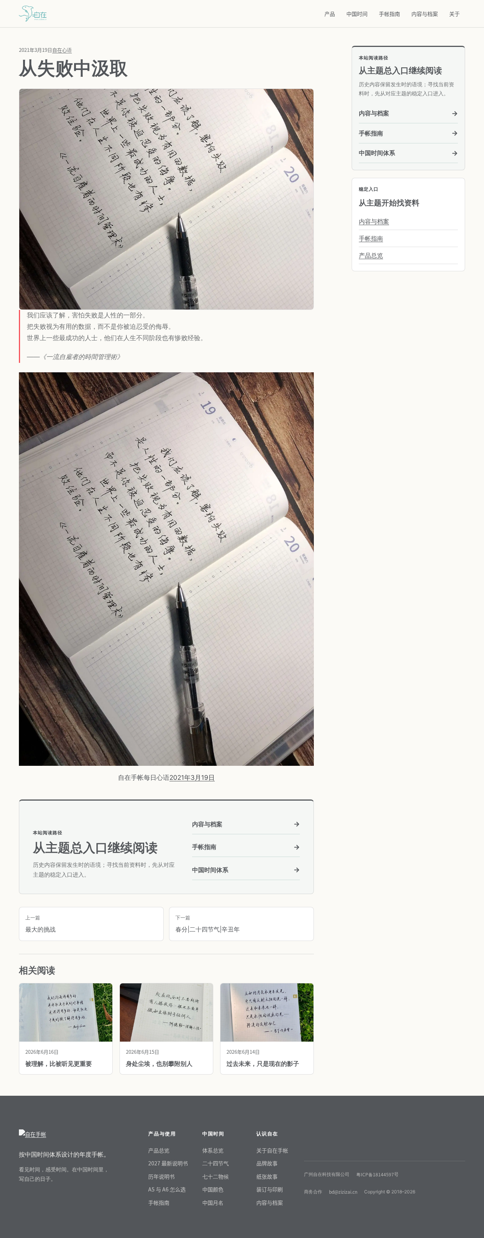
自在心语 (62, 49)
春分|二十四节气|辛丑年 (207, 924)
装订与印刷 (269, 1189)
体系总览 (212, 1150)
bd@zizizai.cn (343, 1191)
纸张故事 (267, 1176)
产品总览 (371, 255)
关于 (454, 13)
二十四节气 (215, 1163)
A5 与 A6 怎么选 (167, 1189)
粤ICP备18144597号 (377, 1174)
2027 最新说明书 (168, 1163)
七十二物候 (215, 1176)
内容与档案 (424, 13)
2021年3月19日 (192, 777)
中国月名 (212, 1202)
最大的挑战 (40, 924)
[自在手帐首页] (64, 1134)
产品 (329, 13)
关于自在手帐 (272, 1150)
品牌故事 (267, 1163)
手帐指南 (389, 13)
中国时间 (357, 13)
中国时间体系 (246, 870)
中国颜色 (212, 1189)
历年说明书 (161, 1176)
